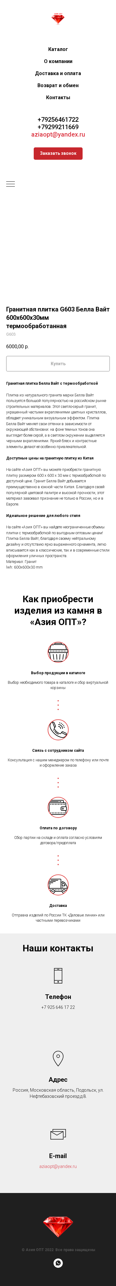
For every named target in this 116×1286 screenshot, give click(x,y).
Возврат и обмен (58, 85)
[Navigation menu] (10, 184)
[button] (58, 153)
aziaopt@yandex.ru (58, 134)
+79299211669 (58, 127)
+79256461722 (58, 119)
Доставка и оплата (58, 73)
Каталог (58, 49)
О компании (58, 61)
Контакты (58, 97)
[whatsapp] (58, 1266)
